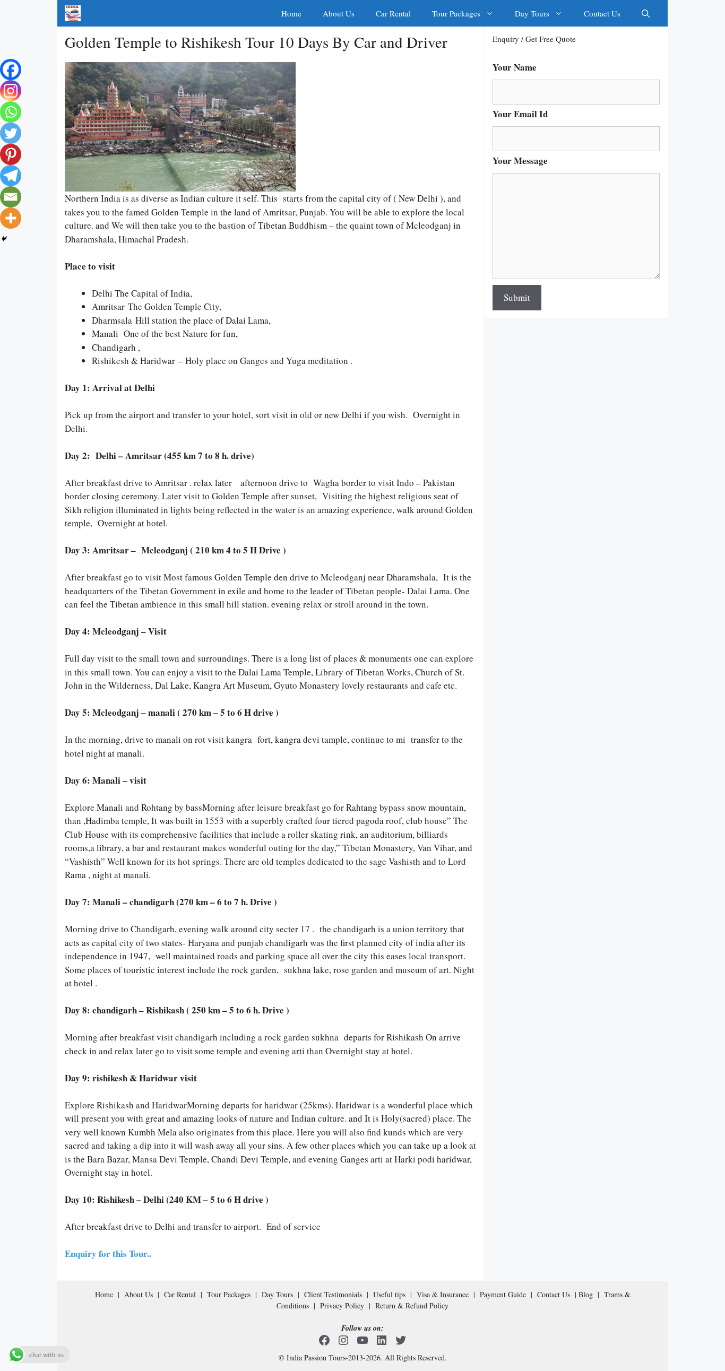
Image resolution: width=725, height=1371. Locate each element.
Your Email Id (520, 114)
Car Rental (393, 13)
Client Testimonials (333, 1294)
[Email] (10, 196)
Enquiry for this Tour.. (108, 1253)
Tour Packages (456, 13)
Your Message (520, 161)
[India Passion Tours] (73, 13)
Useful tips (389, 1294)
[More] (10, 218)
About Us (339, 13)
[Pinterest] (10, 154)
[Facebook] (10, 69)
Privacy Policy (342, 1305)
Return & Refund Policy (411, 1305)
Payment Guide (503, 1294)
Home (291, 13)
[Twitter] (10, 133)
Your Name (515, 67)
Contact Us (602, 13)
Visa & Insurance (443, 1294)
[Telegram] (10, 175)
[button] (645, 13)
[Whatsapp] (10, 112)
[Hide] (4, 239)
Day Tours (532, 13)
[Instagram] (10, 90)
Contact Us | (558, 1294)
